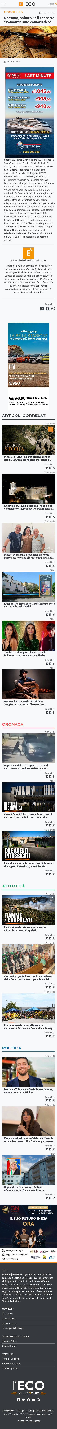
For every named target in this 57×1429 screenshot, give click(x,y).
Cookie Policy (9, 1346)
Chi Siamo (7, 1313)
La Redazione (9, 1318)
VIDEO (51, 4)
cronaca (12, 724)
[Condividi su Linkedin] (42, 308)
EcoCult (12, 12)
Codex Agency (10, 1368)
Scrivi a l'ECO (9, 1323)
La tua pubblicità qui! (13, 1328)
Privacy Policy (9, 1341)
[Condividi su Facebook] (48, 308)
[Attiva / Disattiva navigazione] (3, 4)
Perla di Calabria (10, 1358)
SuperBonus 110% (11, 1363)
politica (11, 1048)
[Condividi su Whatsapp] (53, 308)
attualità (13, 886)
